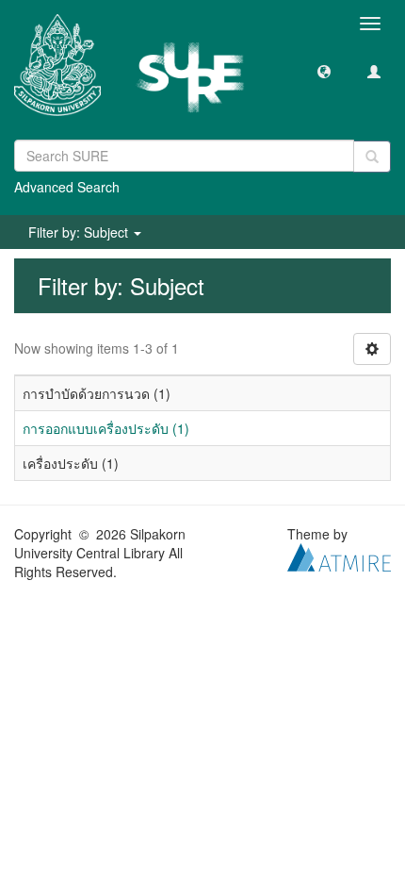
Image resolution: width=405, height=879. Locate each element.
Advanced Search (67, 186)
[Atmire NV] (339, 555)
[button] (324, 71)
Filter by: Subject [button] (80, 232)
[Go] (372, 157)
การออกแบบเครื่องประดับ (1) (106, 428)
